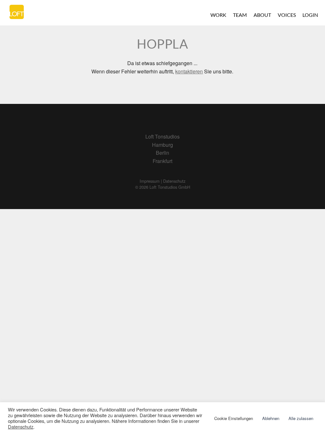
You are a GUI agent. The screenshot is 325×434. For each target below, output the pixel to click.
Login (310, 15)
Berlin (162, 152)
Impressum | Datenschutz (162, 181)
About (262, 15)
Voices (287, 15)
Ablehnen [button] (270, 418)
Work (218, 15)
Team (240, 15)
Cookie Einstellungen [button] (233, 418)
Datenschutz (20, 427)
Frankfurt (162, 161)
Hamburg (162, 144)
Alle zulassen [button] (301, 418)
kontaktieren (189, 71)
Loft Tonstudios (162, 136)
